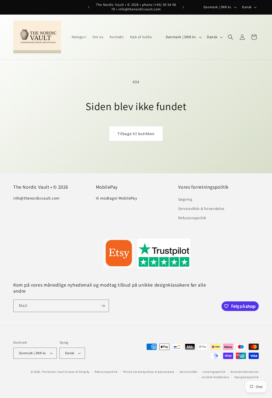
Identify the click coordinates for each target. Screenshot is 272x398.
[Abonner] (103, 306)
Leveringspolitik (214, 372)
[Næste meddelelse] (183, 7)
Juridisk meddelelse (215, 377)
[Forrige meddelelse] (89, 7)
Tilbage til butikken (136, 133)
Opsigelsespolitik (246, 377)
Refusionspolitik (192, 217)
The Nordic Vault (53, 372)
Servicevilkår (189, 372)
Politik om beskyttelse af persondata (148, 372)
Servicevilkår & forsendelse (201, 208)
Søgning (185, 199)
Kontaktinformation (245, 372)
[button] (230, 37)
